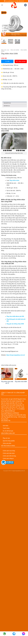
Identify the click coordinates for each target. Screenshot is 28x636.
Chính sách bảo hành (9, 453)
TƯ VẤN (7, 61)
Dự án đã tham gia (8, 431)
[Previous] (3, 23)
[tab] (14, 103)
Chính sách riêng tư (8, 458)
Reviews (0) (7, 105)
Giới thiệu (5, 425)
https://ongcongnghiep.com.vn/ (15, 355)
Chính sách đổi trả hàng (9, 456)
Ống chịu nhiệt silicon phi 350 (15, 316)
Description (7, 103)
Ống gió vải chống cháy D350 (15, 323)
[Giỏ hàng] (25, 5)
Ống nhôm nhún (14, 180)
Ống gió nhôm (15, 50)
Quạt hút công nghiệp (9, 440)
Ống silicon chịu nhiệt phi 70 (7, 382)
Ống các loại (6, 438)
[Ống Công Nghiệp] (14, 5)
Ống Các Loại (5, 50)
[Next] (24, 23)
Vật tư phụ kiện (7, 443)
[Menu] (2, 5)
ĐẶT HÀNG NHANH (21, 61)
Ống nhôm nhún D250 (21, 381)
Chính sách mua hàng (9, 450)
